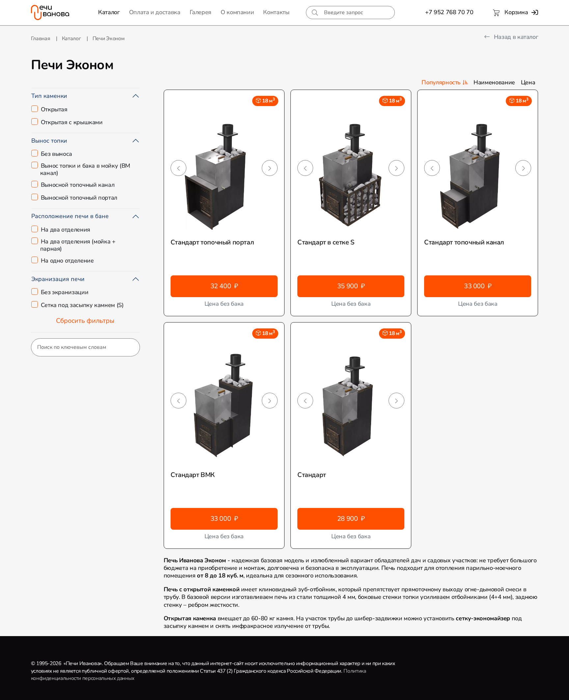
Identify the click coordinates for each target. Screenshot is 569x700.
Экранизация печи (58, 279)
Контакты (276, 12)
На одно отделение (67, 261)
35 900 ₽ (351, 286)
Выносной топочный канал (78, 185)
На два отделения (65, 230)
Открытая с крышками (72, 122)
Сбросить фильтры (85, 320)
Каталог (109, 12)
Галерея (200, 12)
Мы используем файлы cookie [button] (44, 689)
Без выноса (56, 154)
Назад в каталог (515, 37)
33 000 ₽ (478, 286)
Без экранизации (65, 292)
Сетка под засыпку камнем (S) (82, 305)
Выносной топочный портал (79, 198)
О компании (237, 12)
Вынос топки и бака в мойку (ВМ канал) (85, 169)
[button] (178, 168)
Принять (142, 689)
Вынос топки (49, 141)
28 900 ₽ (351, 518)
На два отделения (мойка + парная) (78, 245)
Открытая (54, 109)
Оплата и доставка (154, 12)
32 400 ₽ (224, 286)
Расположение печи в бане (70, 216)
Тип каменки (49, 96)
